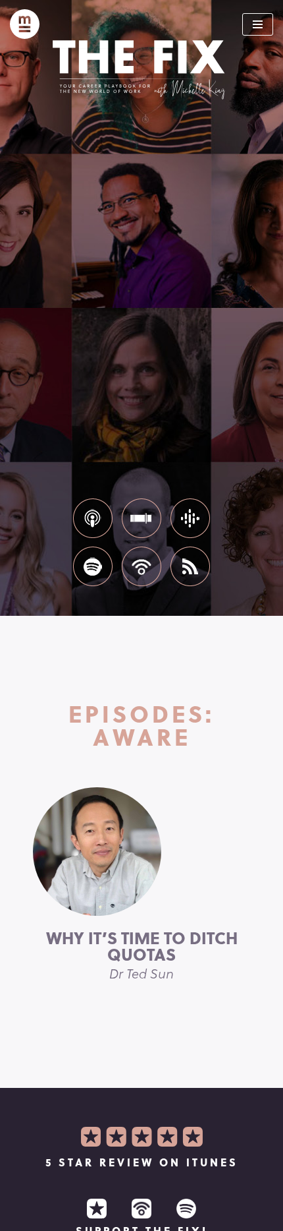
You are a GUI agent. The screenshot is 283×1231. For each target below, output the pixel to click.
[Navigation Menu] (257, 24)
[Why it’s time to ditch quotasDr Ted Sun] (141, 851)
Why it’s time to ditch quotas (142, 954)
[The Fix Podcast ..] (24, 24)
